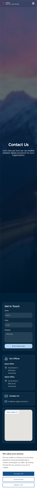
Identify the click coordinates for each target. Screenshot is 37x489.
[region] (18, 470)
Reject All (18, 485)
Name (7, 310)
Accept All (18, 474)
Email (6, 320)
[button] (33, 4)
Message (7, 330)
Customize (18, 479)
